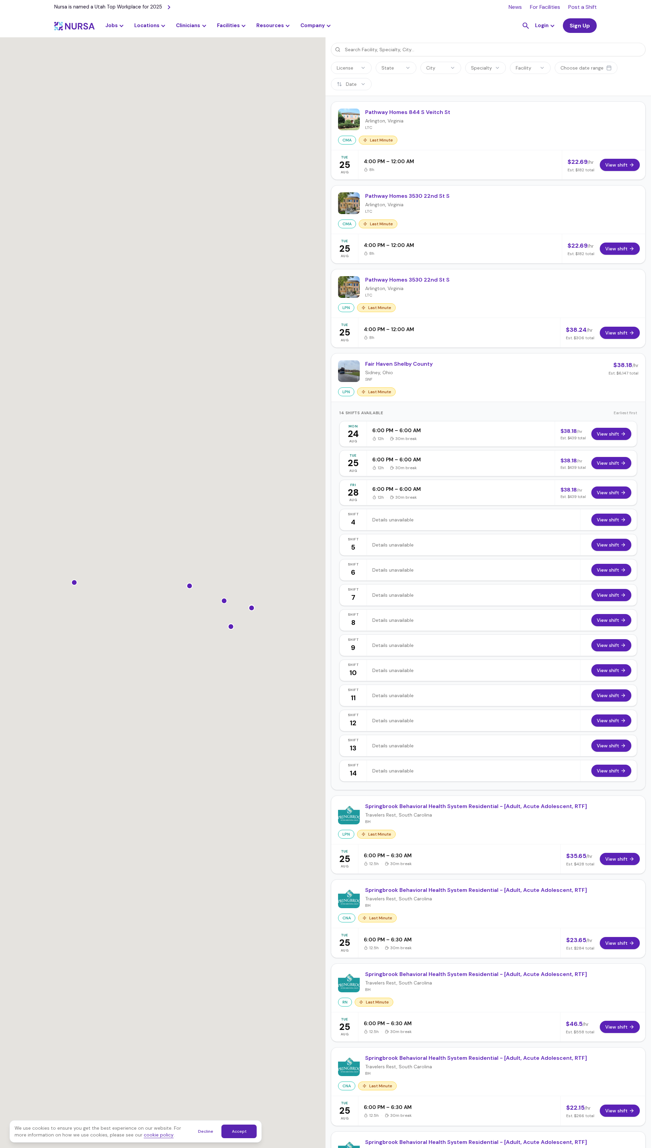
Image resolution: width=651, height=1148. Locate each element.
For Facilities (545, 7)
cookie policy (159, 1135)
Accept (239, 1131)
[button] (150, 25)
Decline (205, 1131)
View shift (608, 434)
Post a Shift (582, 7)
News (515, 7)
